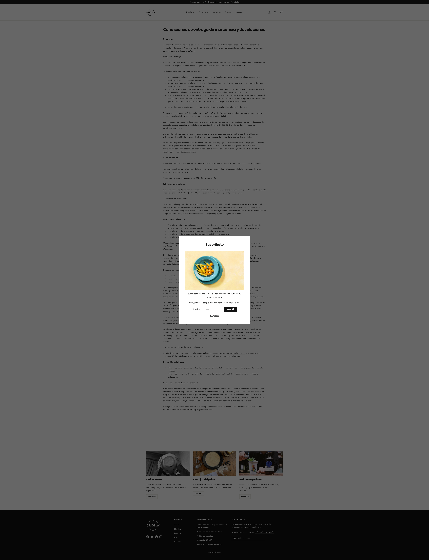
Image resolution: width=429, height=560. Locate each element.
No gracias (214, 315)
